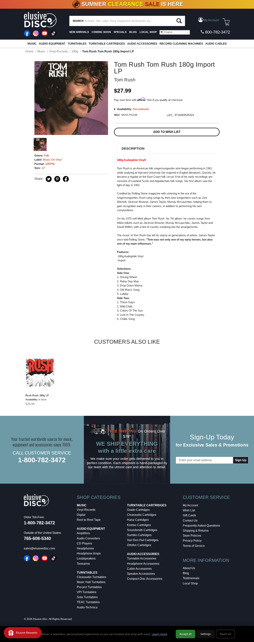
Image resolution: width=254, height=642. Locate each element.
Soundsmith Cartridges (142, 530)
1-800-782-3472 (42, 460)
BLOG (133, 31)
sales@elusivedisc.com (39, 548)
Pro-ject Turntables (89, 587)
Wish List (189, 510)
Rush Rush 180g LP (37, 395)
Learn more (159, 634)
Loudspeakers (86, 558)
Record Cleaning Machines (181, 43)
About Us (189, 568)
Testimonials (191, 578)
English (168, 32)
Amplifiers (83, 533)
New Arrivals (79, 31)
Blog (186, 573)
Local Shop (190, 583)
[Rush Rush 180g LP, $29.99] (40, 372)
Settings (205, 634)
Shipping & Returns (196, 530)
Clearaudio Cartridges (141, 514)
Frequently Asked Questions (201, 525)
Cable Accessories (139, 568)
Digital (81, 514)
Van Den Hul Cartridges (142, 540)
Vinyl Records (86, 509)
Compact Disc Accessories (144, 578)
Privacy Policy (192, 540)
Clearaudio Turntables (91, 577)
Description (133, 148)
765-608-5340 (37, 538)
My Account (190, 505)
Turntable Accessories (141, 558)
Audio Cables (216, 43)
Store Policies (192, 535)
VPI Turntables (86, 592)
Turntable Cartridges (107, 43)
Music (32, 43)
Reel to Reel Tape (89, 519)
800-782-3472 (217, 32)
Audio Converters (88, 538)
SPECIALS (120, 31)
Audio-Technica (87, 607)
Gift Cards (189, 515)
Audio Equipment (52, 43)
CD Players (84, 543)
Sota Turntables (87, 597)
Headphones (85, 548)
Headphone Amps (89, 553)
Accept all (185, 634)
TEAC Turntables (88, 602)
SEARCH (78, 20)
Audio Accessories (142, 43)
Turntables (77, 43)
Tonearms (83, 563)
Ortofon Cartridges (139, 545)
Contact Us (190, 520)
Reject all (225, 634)
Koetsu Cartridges (139, 525)
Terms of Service (194, 545)
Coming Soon (101, 31)
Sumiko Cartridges (139, 535)
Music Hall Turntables (91, 582)
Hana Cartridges (138, 519)
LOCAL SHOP (148, 31)
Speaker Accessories (141, 573)
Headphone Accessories (143, 563)
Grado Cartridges (138, 509)
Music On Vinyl (52, 159)
